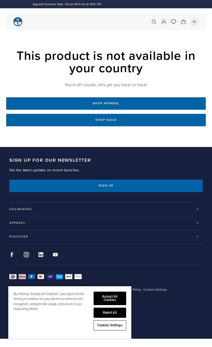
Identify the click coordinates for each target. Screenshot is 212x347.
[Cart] (183, 22)
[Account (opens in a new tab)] (164, 22)
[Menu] (194, 22)
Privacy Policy (131, 290)
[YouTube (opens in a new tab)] (55, 254)
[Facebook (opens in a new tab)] (11, 254)
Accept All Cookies (109, 298)
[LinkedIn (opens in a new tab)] (40, 254)
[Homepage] (18, 22)
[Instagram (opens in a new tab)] (26, 254)
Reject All (110, 313)
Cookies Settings (110, 325)
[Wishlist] (173, 22)
